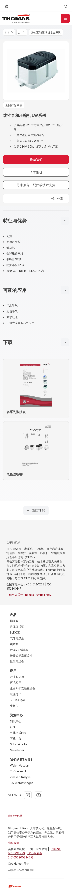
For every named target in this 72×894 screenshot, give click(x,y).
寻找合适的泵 (18, 732)
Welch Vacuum (19, 765)
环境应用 (15, 682)
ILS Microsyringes (21, 783)
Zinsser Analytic (20, 777)
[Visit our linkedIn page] (28, 795)
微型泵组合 (17, 661)
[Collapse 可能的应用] (65, 290)
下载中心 (15, 738)
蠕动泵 (14, 621)
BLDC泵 (15, 632)
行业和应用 (17, 676)
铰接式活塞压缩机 (21, 655)
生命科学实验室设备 (22, 688)
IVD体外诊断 (18, 700)
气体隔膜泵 (17, 638)
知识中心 (15, 721)
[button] (36, 221)
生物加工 (15, 705)
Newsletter (17, 750)
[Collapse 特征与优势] (65, 221)
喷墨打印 (15, 694)
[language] (6, 6)
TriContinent (18, 771)
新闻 (13, 727)
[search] (65, 6)
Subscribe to (18, 744)
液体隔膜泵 (17, 626)
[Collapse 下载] (65, 342)
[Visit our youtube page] (38, 795)
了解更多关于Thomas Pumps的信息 (29, 594)
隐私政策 (13, 842)
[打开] (65, 18)
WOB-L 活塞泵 (19, 650)
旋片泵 (14, 644)
